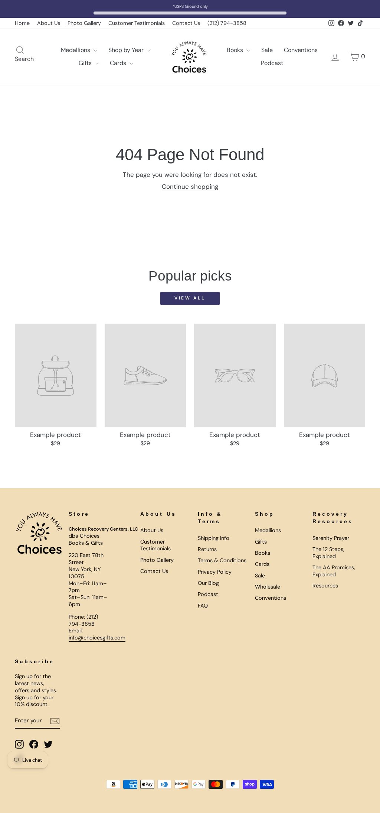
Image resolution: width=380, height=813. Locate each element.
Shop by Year (126, 50)
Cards (119, 63)
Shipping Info (213, 538)
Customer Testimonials (136, 23)
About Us (48, 23)
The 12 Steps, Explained (328, 553)
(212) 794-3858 (226, 23)
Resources (325, 585)
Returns (207, 549)
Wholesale (267, 586)
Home (22, 23)
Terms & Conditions (222, 560)
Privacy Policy (215, 572)
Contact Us (186, 23)
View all (190, 298)
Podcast (272, 63)
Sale (267, 50)
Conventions (301, 50)
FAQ (203, 605)
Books (236, 50)
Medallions (76, 50)
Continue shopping (190, 186)
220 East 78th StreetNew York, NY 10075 (86, 565)
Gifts (86, 63)
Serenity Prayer (330, 538)
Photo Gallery (84, 23)
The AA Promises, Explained (333, 571)
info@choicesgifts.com (97, 637)
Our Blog (208, 583)
